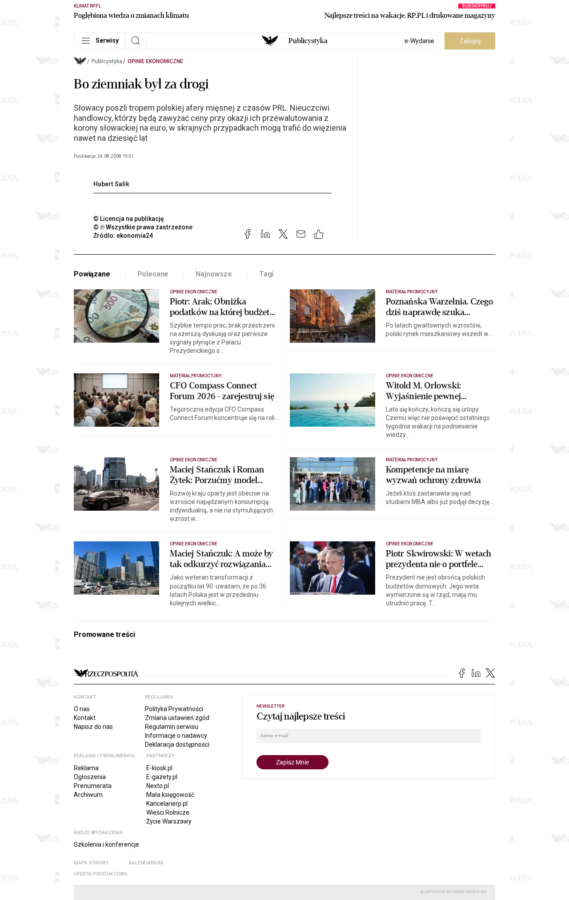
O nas (82, 708)
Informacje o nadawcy (176, 735)
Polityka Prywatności (174, 708)
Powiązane (92, 274)
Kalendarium (146, 863)
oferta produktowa (101, 874)
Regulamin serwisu (171, 726)
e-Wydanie (419, 40)
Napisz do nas (93, 726)
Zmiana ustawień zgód (177, 717)
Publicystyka (308, 40)
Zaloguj (470, 40)
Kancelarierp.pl (167, 803)
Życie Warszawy (169, 821)
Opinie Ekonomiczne (155, 61)
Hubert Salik (111, 184)
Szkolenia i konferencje (106, 844)
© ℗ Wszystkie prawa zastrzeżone (142, 227)
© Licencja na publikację (128, 218)
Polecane (153, 274)
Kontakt (85, 717)
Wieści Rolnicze (167, 812)
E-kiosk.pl (159, 768)
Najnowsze (214, 274)
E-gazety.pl (161, 776)
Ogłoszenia (90, 776)
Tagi (266, 274)
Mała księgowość (170, 794)
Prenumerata (93, 785)
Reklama (86, 768)
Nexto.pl (157, 785)
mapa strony (91, 863)
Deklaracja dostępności (177, 744)
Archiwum (88, 794)
